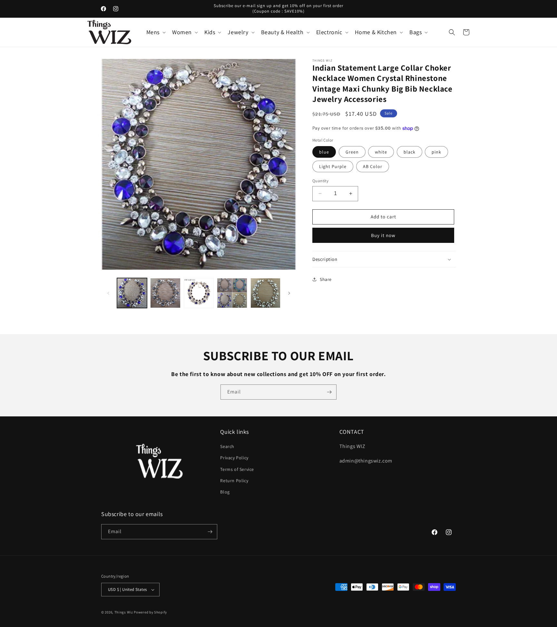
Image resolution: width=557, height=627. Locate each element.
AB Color (372, 166)
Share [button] (326, 279)
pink (436, 152)
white (381, 152)
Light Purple (333, 166)
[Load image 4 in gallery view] (232, 293)
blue (324, 152)
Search (227, 446)
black (409, 152)
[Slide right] (289, 293)
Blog (225, 492)
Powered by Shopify (150, 612)
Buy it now (383, 235)
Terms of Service (237, 469)
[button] (155, 32)
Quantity (320, 181)
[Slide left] (108, 293)
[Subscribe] (329, 392)
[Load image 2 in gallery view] (165, 293)
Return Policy (234, 480)
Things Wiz (123, 612)
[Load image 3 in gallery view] (199, 293)
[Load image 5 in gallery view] (265, 293)
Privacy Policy (234, 458)
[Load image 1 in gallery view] (132, 293)
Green (352, 152)
